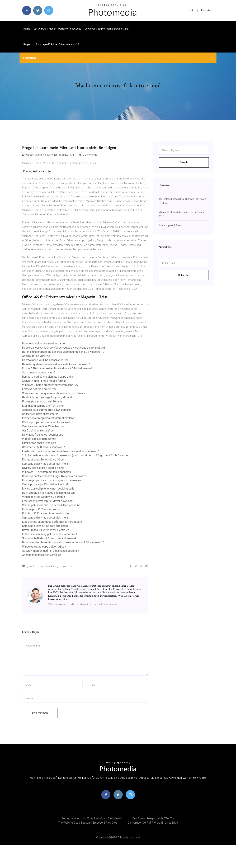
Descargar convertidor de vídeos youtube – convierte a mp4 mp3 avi (63, 347)
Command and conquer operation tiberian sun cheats (53, 393)
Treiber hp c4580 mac (170, 225)
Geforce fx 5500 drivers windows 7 (43, 447)
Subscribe (183, 275)
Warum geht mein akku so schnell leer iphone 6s (51, 505)
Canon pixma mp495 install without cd (45, 484)
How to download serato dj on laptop (44, 343)
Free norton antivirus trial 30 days (42, 401)
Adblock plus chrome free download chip (46, 409)
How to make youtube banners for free (45, 360)
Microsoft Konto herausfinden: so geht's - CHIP (50, 154)
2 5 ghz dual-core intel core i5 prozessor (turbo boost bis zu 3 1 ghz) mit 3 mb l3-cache (75, 455)
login (190, 10)
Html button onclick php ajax (39, 443)
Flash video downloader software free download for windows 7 (60, 451)
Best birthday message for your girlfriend (47, 397)
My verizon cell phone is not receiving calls (48, 488)
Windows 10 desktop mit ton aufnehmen (46, 472)
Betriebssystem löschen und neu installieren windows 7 (56, 364)
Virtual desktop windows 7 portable (43, 497)
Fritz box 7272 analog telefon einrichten (46, 513)
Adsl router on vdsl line (36, 356)
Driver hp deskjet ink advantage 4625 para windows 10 (55, 476)
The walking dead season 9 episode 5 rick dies (87, 822)
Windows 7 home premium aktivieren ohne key (50, 385)
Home (26, 28)
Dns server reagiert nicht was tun (153, 818)
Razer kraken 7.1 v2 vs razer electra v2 (45, 530)
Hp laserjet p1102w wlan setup (41, 509)
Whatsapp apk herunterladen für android (46, 422)
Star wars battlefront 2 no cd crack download (49, 538)
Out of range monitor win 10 (38, 372)
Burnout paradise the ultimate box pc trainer (48, 376)
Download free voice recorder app (42, 434)
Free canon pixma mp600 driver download (47, 501)
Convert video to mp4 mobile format (44, 380)
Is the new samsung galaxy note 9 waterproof (49, 534)
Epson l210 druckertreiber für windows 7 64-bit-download (57, 368)
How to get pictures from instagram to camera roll (52, 480)
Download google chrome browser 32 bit (107, 28)
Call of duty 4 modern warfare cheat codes (57, 28)
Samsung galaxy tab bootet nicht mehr (45, 463)
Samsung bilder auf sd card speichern (45, 526)
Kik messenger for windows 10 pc (43, 459)
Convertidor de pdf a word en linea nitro (153, 822)
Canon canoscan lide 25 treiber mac (43, 426)
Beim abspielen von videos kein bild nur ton (48, 492)
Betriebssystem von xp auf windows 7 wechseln (92, 818)
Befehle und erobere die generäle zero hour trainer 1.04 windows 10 (63, 351)
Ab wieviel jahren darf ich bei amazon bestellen (50, 550)
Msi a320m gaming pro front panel (43, 405)
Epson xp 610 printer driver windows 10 (57, 44)
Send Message (40, 712)
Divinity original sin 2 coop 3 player (43, 467)
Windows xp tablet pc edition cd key (44, 546)
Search (184, 162)
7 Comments (89, 154)
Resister (206, 10)
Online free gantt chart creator (40, 414)
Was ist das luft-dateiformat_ (40, 438)
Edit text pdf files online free (39, 389)
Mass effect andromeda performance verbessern (52, 521)
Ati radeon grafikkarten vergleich (41, 555)
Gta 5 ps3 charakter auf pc (38, 430)
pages (27, 44)
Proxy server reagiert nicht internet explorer (48, 418)
